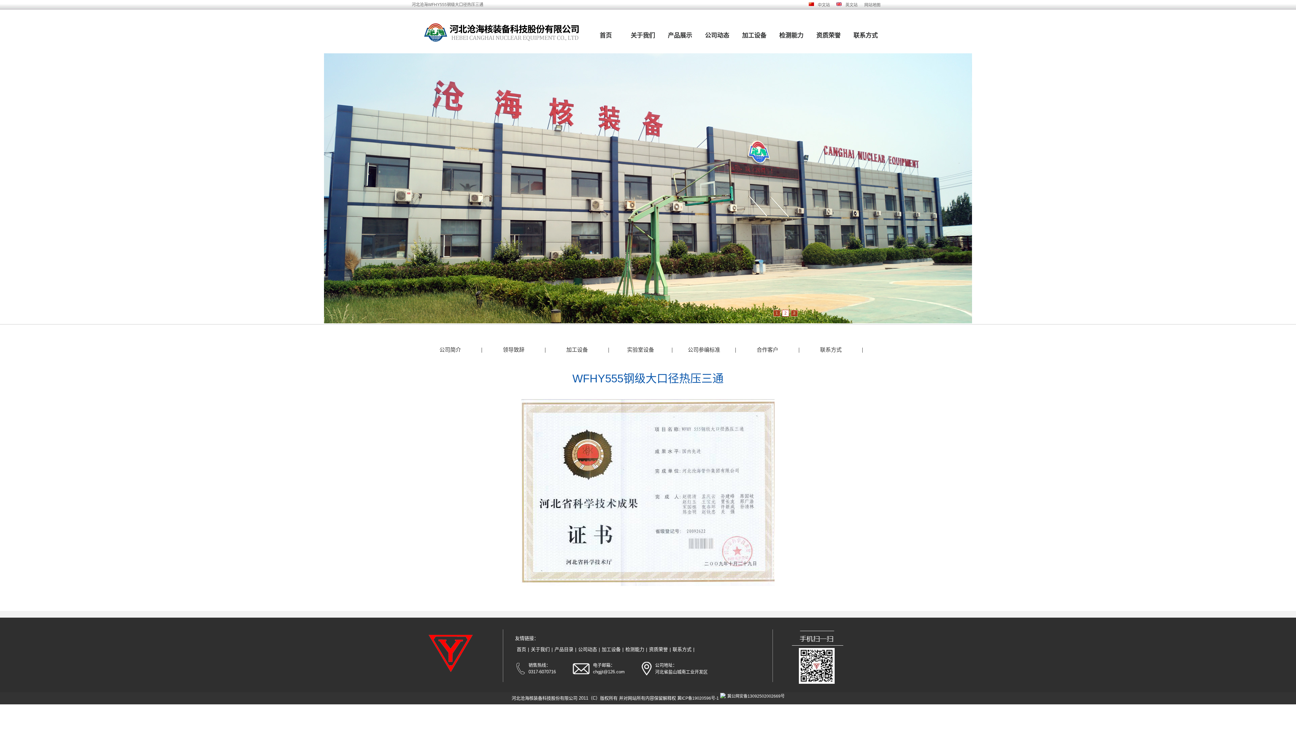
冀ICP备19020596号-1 (698, 698)
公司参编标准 (704, 350)
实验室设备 (640, 350)
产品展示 (680, 35)
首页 (606, 35)
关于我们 (643, 35)
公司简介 (450, 350)
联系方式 (866, 35)
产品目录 (564, 649)
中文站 (824, 5)
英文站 (851, 5)
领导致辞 (513, 350)
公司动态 (717, 35)
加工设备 (754, 35)
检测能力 (791, 35)
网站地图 (872, 5)
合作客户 (767, 350)
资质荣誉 (828, 35)
